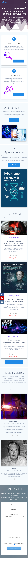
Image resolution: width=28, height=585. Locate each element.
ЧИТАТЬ (14, 120)
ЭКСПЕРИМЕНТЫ (13, 237)
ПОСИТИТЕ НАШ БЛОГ (14, 362)
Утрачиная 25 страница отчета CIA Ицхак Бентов (14, 300)
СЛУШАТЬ (14, 164)
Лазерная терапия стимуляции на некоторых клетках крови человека (14, 243)
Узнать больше (19, 61)
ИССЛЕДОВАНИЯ (13, 296)
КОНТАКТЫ (14, 27)
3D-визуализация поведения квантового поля (14, 341)
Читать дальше (14, 258)
